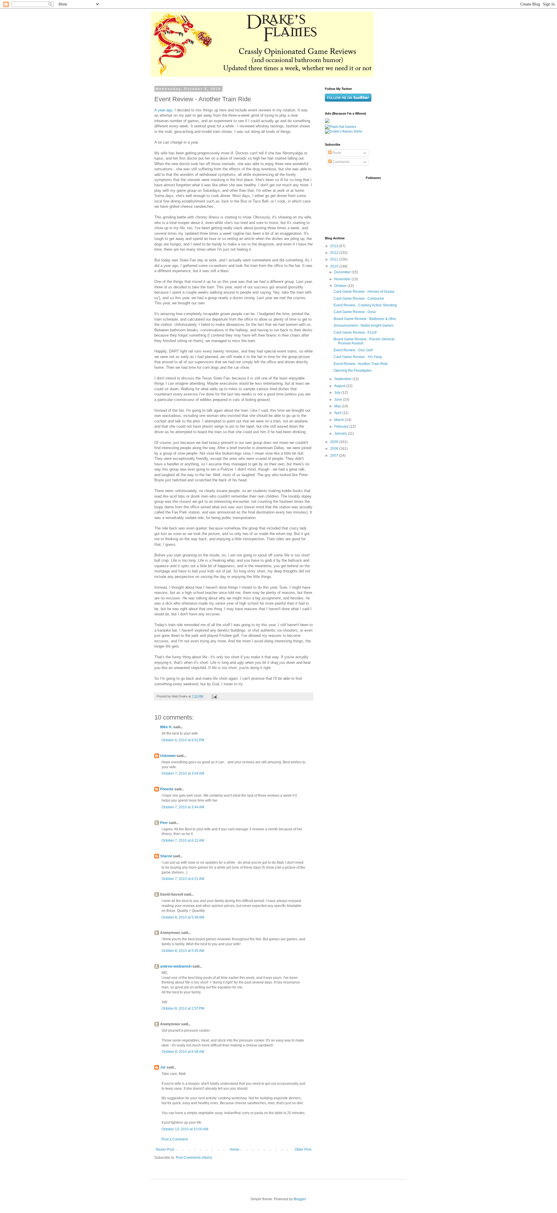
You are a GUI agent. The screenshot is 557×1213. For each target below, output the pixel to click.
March (339, 420)
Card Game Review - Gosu (355, 312)
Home (234, 1149)
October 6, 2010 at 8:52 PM (183, 740)
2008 (334, 448)
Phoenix (166, 789)
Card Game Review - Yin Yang (358, 357)
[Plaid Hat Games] (340, 127)
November (343, 279)
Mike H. (166, 727)
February (341, 426)
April (338, 413)
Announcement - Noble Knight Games (363, 325)
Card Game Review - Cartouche (359, 299)
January (341, 433)
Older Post (303, 1149)
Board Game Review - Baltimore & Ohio (365, 319)
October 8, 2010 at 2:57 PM (183, 1008)
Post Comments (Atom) (194, 1158)
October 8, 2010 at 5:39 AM (183, 917)
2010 (334, 266)
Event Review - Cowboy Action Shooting (365, 305)
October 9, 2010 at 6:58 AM (183, 1052)
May (338, 406)
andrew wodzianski (175, 966)
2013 (334, 246)
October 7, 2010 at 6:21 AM (183, 879)
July (337, 393)
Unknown (168, 756)
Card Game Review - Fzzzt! (355, 332)
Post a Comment (175, 1139)
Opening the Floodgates (353, 370)
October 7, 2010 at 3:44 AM (183, 807)
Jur (163, 1067)
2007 (334, 455)
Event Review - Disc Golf (353, 350)
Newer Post (165, 1149)
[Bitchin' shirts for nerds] (343, 131)
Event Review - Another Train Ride (361, 364)
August (340, 386)
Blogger (300, 1199)
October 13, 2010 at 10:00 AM (185, 1129)
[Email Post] (214, 696)
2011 (334, 259)
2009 (334, 442)
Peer (164, 823)
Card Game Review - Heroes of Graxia (364, 292)
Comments (341, 162)
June (338, 399)
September (343, 379)
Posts (336, 153)
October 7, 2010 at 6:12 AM (183, 840)
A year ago (163, 110)
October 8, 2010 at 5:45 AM (183, 951)
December (343, 272)
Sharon (166, 856)
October (341, 286)
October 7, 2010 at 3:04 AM (183, 773)
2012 (334, 253)
